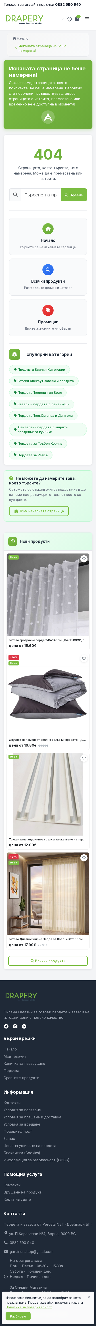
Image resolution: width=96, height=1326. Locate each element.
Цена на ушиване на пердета (30, 1145)
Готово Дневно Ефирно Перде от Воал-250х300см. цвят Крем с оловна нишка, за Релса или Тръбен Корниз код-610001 (48, 939)
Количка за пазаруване (24, 1063)
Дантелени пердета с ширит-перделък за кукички (43, 429)
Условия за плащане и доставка (32, 1117)
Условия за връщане (22, 1124)
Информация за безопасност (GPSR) (36, 1160)
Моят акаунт (15, 1056)
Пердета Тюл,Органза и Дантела (45, 415)
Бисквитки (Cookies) (22, 1153)
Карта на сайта (17, 1199)
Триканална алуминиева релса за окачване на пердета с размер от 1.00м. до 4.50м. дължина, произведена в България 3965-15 (48, 839)
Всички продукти (50, 961)
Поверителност (18, 1131)
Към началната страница (42, 511)
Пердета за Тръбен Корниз (40, 443)
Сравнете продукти (21, 1078)
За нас (9, 1138)
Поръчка (11, 1070)
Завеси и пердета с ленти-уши (43, 404)
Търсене (76, 195)
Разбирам (18, 1316)
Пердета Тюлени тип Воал (40, 392)
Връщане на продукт (23, 1192)
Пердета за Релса (33, 455)
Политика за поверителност (29, 1307)
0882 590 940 (68, 4)
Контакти (12, 1103)
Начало (22, 38)
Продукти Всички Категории (41, 369)
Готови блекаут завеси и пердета (46, 381)
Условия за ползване (22, 1110)
